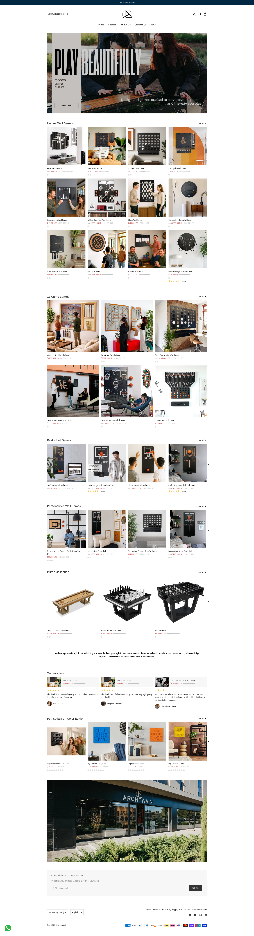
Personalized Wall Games (64, 506)
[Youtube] (195, 915)
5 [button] (133, 859)
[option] (127, 73)
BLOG (153, 24)
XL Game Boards (58, 296)
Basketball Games (59, 440)
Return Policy (166, 910)
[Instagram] (200, 915)
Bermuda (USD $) (56, 912)
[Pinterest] (205, 915)
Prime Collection (58, 572)
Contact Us (140, 24)
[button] (45, 465)
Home (100, 24)
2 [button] (123, 859)
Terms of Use (156, 910)
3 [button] (127, 859)
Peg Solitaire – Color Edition (65, 718)
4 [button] (130, 859)
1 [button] (120, 859)
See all (201, 123)
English (75, 912)
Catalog (112, 24)
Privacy (148, 910)
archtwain (63, 925)
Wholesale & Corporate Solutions (195, 910)
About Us (126, 24)
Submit (195, 887)
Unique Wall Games (60, 123)
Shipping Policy (177, 910)
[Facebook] (190, 915)
